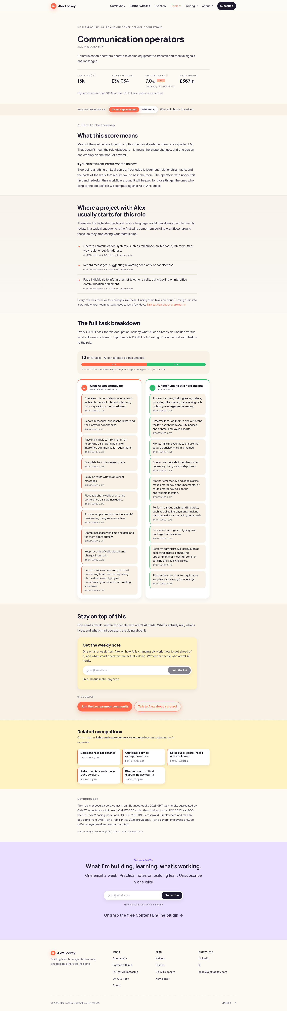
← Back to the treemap (96, 125)
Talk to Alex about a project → (166, 304)
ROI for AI (160, 6)
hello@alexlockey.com (212, 972)
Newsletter (162, 978)
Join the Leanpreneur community (105, 706)
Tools (174, 6)
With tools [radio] (148, 109)
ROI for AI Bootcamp (125, 972)
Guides (160, 965)
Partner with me (140, 6)
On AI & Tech (121, 978)
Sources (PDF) (103, 831)
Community (117, 6)
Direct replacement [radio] (124, 109)
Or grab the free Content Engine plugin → (143, 915)
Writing (190, 6)
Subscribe (226, 6)
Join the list (179, 670)
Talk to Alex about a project (157, 706)
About (206, 6)
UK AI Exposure (165, 972)
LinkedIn (203, 958)
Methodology (85, 831)
